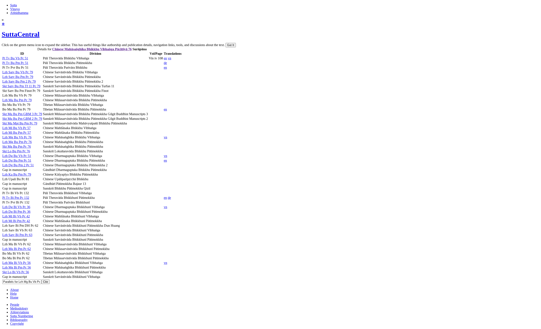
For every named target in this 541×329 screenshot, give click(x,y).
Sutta (13, 5)
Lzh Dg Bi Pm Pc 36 (16, 211)
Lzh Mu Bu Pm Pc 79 (17, 100)
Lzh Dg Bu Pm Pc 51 (16, 160)
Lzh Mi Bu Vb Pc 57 (16, 128)
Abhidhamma (19, 13)
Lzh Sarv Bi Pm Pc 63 (17, 235)
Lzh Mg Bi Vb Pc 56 (16, 263)
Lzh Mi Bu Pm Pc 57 (16, 132)
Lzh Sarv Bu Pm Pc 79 (17, 77)
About (14, 290)
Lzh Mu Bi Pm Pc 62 (16, 249)
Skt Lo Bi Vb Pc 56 (15, 272)
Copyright (17, 323)
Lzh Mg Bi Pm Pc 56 (16, 267)
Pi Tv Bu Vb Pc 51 (15, 58)
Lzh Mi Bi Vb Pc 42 (16, 216)
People (14, 304)
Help (13, 293)
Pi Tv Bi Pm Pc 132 (15, 197)
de (165, 63)
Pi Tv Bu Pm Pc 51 (15, 63)
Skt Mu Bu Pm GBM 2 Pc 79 (22, 118)
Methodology (19, 308)
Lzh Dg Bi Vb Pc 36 (16, 207)
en (165, 58)
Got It (230, 45)
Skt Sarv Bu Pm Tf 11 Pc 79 (21, 86)
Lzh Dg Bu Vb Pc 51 (16, 156)
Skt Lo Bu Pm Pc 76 (16, 151)
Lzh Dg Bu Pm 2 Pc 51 (18, 165)
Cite (45, 281)
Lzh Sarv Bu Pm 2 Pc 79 (19, 81)
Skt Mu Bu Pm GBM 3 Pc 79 (22, 114)
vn (169, 58)
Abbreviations (19, 312)
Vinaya (15, 9)
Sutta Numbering (21, 316)
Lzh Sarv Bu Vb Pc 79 (17, 72)
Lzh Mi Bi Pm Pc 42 (16, 221)
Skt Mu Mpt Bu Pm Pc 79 (19, 123)
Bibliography (19, 320)
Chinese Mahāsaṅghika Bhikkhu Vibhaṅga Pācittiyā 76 (92, 49)
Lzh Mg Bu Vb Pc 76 (16, 137)
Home (14, 297)
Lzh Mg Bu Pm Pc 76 (17, 142)
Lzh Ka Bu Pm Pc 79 (16, 174)
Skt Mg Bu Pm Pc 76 (16, 146)
